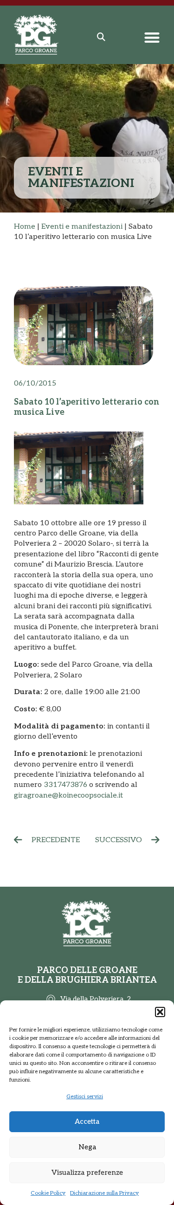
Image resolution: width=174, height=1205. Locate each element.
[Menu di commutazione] (152, 37)
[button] (160, 1012)
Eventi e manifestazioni (81, 226)
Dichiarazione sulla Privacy (104, 1193)
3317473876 (65, 784)
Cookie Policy (48, 1193)
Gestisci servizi (84, 1096)
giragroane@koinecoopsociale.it (68, 795)
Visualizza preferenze (87, 1172)
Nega (87, 1147)
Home (24, 226)
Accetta (87, 1121)
